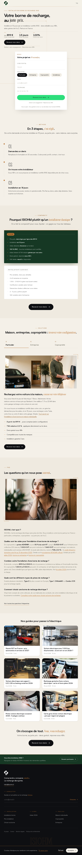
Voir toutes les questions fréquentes (16, 603)
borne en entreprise (20, 555)
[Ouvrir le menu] (76, 3)
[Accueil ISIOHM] (6, 3)
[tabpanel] (41, 401)
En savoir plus (43, 850)
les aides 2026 (61, 569)
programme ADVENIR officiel (52, 553)
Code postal (21, 63)
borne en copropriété (36, 555)
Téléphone (21, 87)
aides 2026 (8, 555)
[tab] (16, 343)
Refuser (61, 850)
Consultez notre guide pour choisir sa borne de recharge (40, 595)
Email (19, 79)
